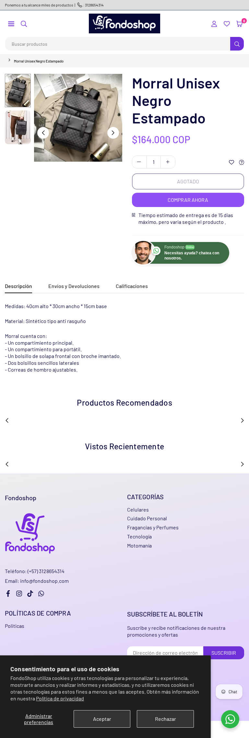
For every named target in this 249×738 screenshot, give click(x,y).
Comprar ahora (188, 200)
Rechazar (165, 719)
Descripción (18, 286)
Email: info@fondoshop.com (37, 581)
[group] (78, 118)
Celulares (138, 509)
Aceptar (102, 719)
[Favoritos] (226, 23)
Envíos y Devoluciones (74, 286)
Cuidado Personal (147, 518)
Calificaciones (132, 286)
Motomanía (139, 545)
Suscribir (223, 653)
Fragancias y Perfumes (153, 527)
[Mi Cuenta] (214, 23)
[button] (11, 23)
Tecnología (139, 536)
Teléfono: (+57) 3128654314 (35, 571)
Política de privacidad (60, 698)
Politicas (14, 626)
